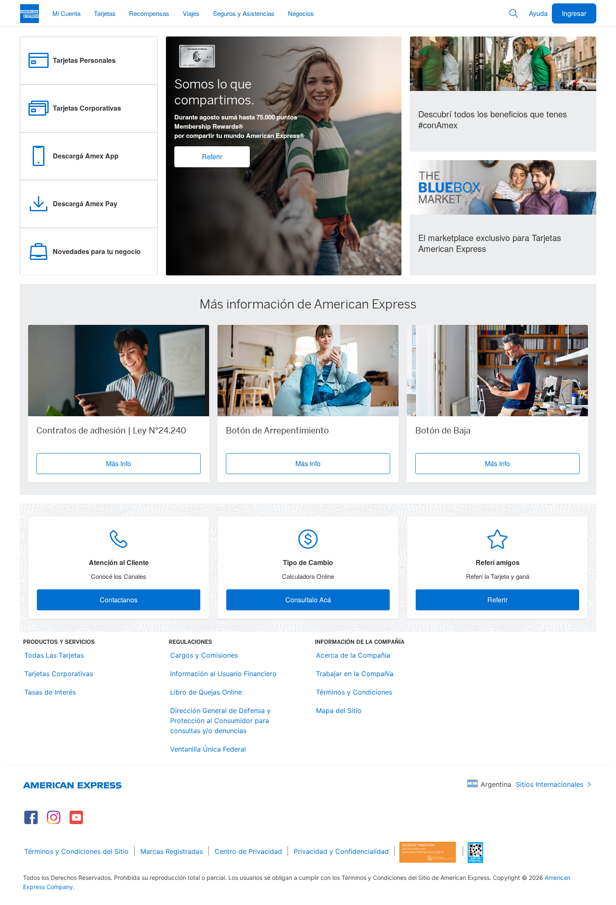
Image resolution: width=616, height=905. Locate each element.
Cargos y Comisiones (204, 655)
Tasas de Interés (50, 692)
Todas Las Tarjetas (54, 655)
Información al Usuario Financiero (223, 673)
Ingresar (574, 13)
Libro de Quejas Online (206, 692)
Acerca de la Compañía (353, 655)
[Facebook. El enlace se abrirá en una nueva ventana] (31, 817)
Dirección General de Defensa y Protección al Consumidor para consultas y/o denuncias (220, 720)
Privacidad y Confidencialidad (341, 851)
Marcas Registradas (171, 851)
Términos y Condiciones (354, 692)
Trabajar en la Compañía (354, 673)
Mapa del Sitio (339, 710)
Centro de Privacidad (248, 851)
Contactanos (118, 599)
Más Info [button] (118, 463)
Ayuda (538, 13)
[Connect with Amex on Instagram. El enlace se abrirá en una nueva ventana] (54, 817)
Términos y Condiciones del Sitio (76, 851)
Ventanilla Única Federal (208, 749)
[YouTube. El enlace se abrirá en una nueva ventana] (76, 817)
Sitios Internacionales (549, 784)
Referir (212, 156)
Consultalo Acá (308, 599)
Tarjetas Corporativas (58, 673)
